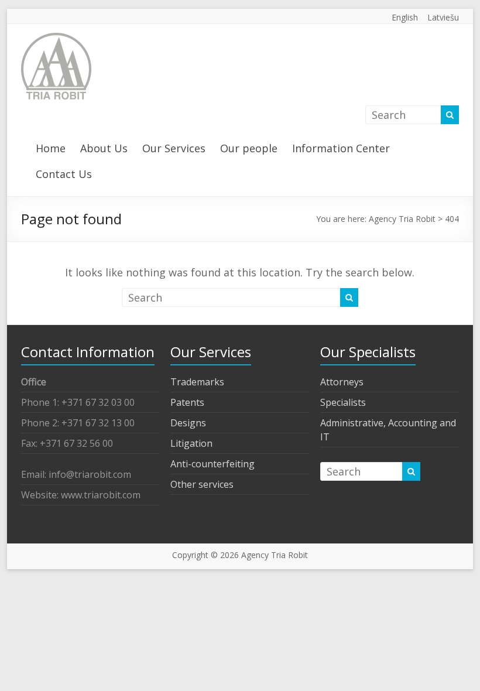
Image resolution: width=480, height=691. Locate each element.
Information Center (341, 148)
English (405, 17)
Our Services (173, 148)
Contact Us (64, 174)
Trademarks (197, 381)
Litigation (191, 443)
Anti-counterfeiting (212, 463)
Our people (248, 148)
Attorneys (342, 381)
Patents (187, 402)
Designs (188, 422)
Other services (202, 484)
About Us (104, 148)
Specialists (343, 402)
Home (51, 148)
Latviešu (443, 17)
